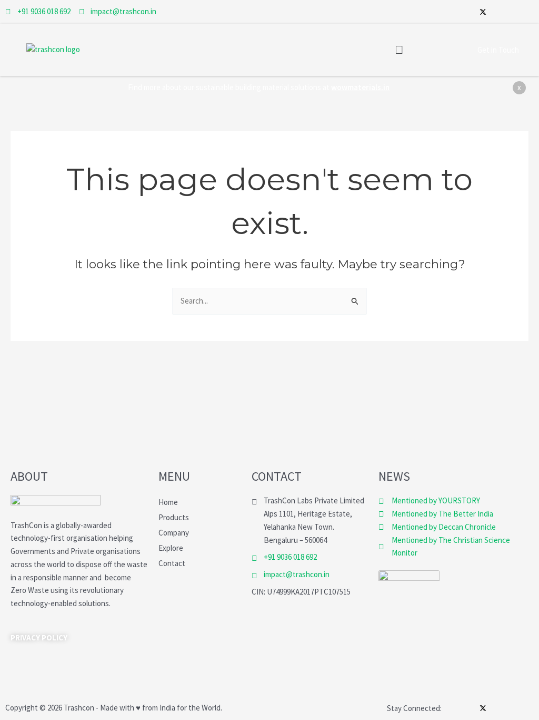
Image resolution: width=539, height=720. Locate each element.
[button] (399, 50)
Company (173, 533)
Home (168, 502)
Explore (170, 548)
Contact (171, 563)
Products (173, 517)
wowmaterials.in (360, 87)
